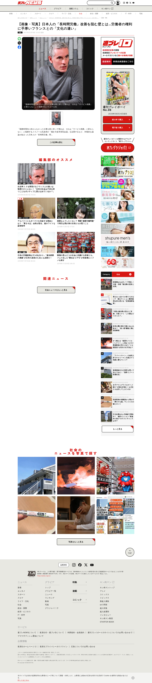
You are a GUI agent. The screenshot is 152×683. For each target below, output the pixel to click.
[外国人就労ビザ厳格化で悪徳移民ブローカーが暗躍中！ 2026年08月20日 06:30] (115, 515)
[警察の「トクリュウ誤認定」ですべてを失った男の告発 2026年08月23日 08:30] (76, 515)
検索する (112, 3)
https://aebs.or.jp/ (44, 576)
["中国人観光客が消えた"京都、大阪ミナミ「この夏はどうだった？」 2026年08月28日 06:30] (115, 476)
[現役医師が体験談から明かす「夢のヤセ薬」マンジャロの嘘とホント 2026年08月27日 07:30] (36, 515)
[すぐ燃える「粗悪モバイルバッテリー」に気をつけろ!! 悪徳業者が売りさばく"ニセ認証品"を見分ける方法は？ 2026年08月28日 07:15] (76, 476)
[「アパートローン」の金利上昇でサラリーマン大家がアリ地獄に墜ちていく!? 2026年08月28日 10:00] (36, 476)
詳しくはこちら (23, 680)
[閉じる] (133, 678)
